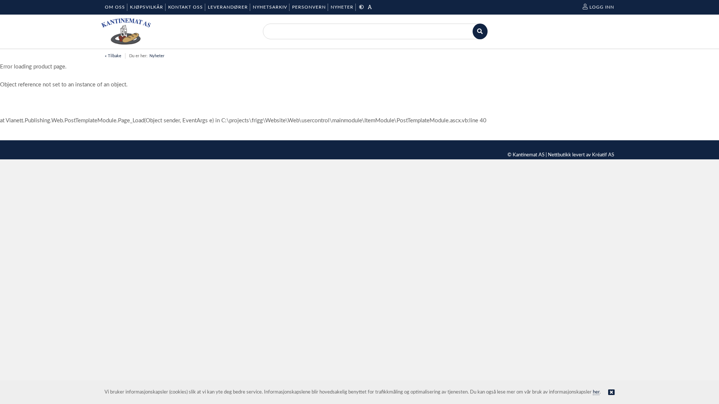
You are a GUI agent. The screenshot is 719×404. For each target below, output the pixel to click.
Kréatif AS (603, 155)
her (596, 392)
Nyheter (156, 56)
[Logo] (126, 31)
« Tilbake (113, 56)
